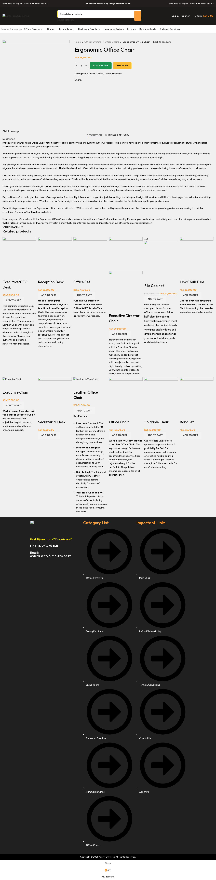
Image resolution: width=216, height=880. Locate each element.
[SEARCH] (137, 16)
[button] (13, 300)
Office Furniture (92, 41)
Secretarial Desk (51, 422)
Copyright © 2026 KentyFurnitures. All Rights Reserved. (108, 856)
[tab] (94, 135)
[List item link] (108, 689)
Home (78, 41)
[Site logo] (16, 15)
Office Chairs (112, 41)
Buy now (122, 65)
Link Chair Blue (192, 282)
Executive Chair (15, 392)
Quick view (7, 275)
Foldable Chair (156, 422)
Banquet (187, 422)
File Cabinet (154, 285)
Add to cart (100, 65)
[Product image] (126, 287)
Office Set (81, 282)
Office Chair (119, 422)
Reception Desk (51, 282)
